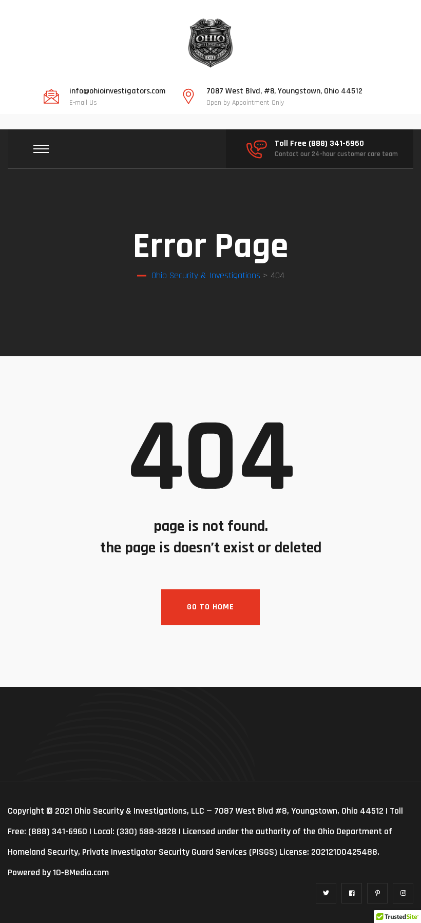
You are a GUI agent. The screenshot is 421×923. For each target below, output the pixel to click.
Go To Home (210, 607)
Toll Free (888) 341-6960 (319, 144)
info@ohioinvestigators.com (117, 91)
